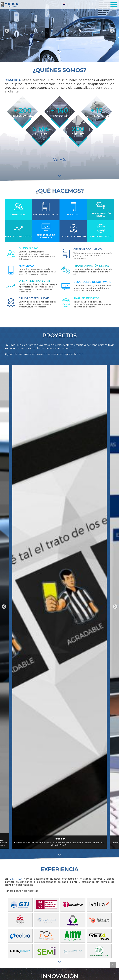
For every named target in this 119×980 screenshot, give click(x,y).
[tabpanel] (59, 31)
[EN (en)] (64, 4)
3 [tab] (60, 57)
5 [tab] (68, 854)
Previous (4, 607)
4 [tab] (64, 854)
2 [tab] (59, 57)
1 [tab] (50, 854)
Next (115, 607)
